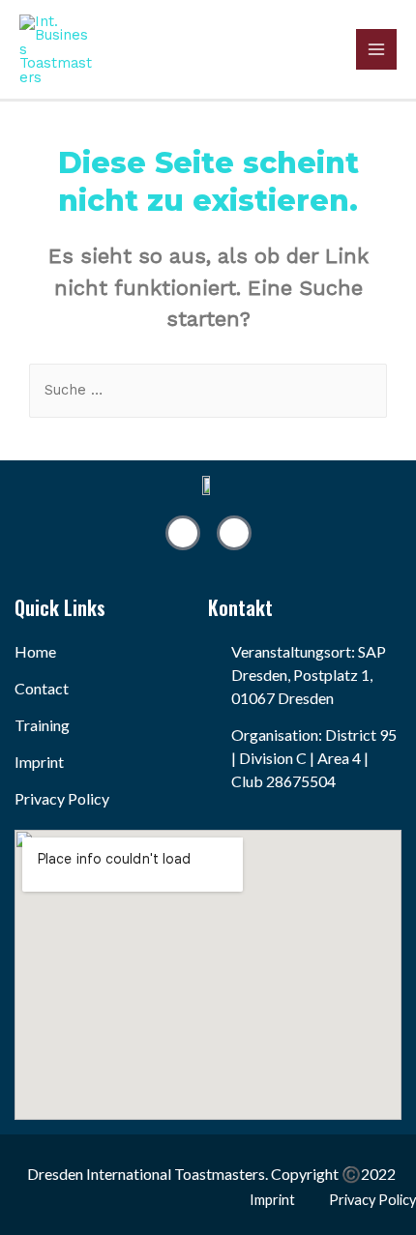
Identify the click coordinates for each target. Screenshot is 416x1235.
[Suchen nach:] (208, 389)
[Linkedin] (182, 532)
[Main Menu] (376, 49)
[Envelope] (234, 532)
